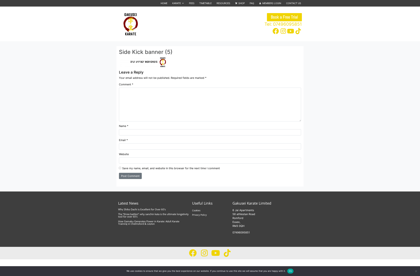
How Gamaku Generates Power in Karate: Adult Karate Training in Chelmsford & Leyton (148, 222)
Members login (271, 3)
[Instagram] (283, 31)
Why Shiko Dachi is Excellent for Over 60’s (142, 209)
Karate (176, 3)
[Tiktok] (298, 31)
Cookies (196, 210)
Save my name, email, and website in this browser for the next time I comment (171, 168)
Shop (241, 3)
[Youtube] (290, 31)
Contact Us (293, 3)
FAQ (252, 3)
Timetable (205, 3)
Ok (290, 271)
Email (123, 140)
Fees (191, 3)
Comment (126, 84)
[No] (416, 271)
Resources (223, 3)
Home (164, 3)
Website (124, 154)
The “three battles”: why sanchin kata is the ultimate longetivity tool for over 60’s (153, 215)
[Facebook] (276, 31)
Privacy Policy (199, 214)
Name (123, 126)
